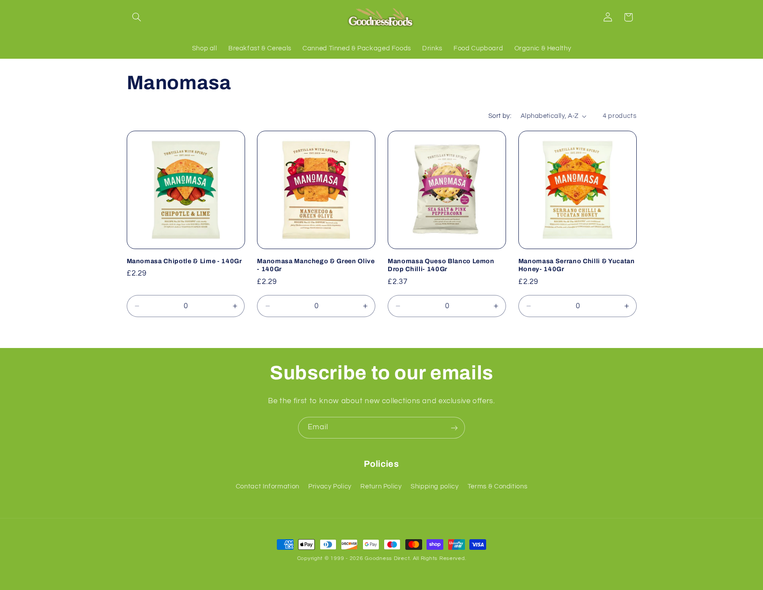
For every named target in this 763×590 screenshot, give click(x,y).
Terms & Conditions (497, 486)
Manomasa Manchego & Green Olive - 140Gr (315, 264)
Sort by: (499, 116)
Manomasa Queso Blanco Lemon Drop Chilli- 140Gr (441, 264)
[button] (137, 17)
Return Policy (380, 486)
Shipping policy (434, 486)
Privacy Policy (329, 486)
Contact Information (267, 486)
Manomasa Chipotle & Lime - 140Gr (184, 261)
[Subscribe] (454, 428)
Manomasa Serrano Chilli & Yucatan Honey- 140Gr (576, 264)
